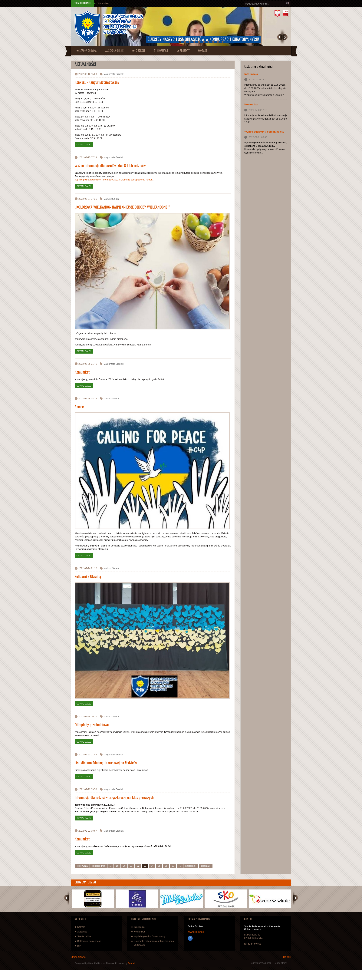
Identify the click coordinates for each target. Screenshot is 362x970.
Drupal (131, 963)
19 (117, 866)
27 (173, 866)
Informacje (162, 51)
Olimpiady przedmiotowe (92, 725)
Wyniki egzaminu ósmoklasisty (113, 3)
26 (166, 866)
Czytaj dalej (85, 145)
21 (131, 866)
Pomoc (79, 407)
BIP (79, 946)
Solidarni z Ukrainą (88, 577)
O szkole (140, 51)
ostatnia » (206, 866)
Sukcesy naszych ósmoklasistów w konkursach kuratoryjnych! (203, 40)
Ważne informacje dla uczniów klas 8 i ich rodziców (110, 166)
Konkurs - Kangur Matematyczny (97, 82)
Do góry (287, 957)
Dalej (285, 37)
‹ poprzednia (98, 866)
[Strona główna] (108, 27)
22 (138, 866)
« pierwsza (82, 866)
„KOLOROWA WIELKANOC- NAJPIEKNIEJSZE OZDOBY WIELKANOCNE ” (122, 207)
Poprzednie (279, 37)
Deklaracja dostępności (89, 941)
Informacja (251, 73)
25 (159, 866)
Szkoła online (115, 51)
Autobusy (82, 931)
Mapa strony (281, 963)
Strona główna (88, 51)
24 (152, 866)
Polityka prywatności (260, 963)
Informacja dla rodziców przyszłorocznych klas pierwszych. (114, 798)
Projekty (184, 51)
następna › (190, 866)
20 (124, 866)
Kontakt (202, 51)
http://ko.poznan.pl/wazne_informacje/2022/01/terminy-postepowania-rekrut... (114, 179)
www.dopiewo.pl (196, 932)
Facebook (190, 938)
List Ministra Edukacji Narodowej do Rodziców (106, 763)
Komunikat (82, 372)
